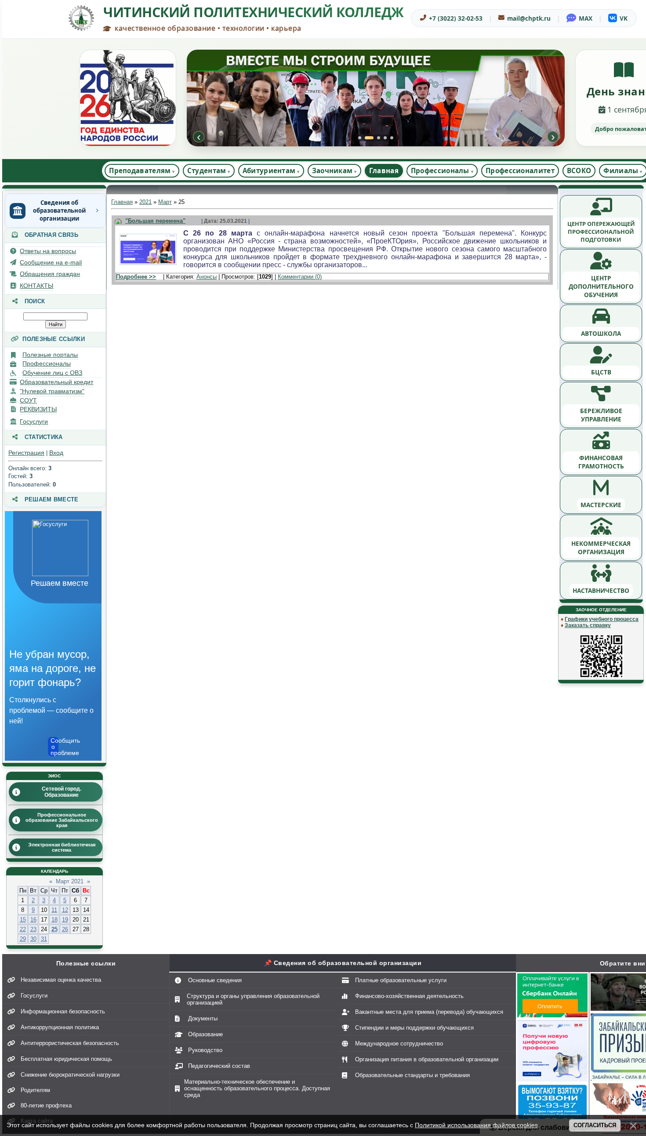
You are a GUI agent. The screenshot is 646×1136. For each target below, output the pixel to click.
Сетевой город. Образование (61, 792)
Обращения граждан (50, 273)
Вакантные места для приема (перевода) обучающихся (429, 1012)
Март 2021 (69, 881)
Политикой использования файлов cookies (476, 1125)
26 (65, 929)
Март (165, 202)
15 (23, 919)
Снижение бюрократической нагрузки (70, 1074)
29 (23, 939)
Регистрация (26, 452)
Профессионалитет (520, 170)
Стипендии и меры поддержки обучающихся (414, 1027)
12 (65, 910)
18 (54, 919)
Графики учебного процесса (602, 619)
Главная (384, 170)
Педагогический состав (219, 1066)
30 (33, 939)
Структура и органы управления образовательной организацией (253, 999)
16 (33, 919)
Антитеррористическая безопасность (70, 1043)
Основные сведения (215, 980)
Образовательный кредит (56, 381)
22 (23, 929)
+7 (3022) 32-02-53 (456, 18)
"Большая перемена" (155, 221)
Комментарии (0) (300, 276)
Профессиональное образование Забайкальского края (61, 820)
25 (54, 929)
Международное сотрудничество (399, 1043)
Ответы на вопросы (48, 250)
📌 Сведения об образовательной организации (343, 962)
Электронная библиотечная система (61, 847)
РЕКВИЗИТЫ (38, 409)
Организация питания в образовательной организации (426, 1059)
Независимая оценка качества (61, 979)
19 (65, 919)
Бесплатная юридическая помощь (66, 1059)
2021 (145, 202)
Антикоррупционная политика (60, 1027)
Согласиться (594, 1125)
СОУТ (28, 400)
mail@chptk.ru (529, 18)
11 (54, 910)
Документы (203, 1018)
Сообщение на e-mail (51, 262)
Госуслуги (34, 421)
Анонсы (206, 276)
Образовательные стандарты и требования (412, 1075)
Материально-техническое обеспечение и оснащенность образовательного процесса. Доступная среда (257, 1088)
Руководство (205, 1050)
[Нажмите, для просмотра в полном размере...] (148, 265)
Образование (205, 1034)
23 (33, 929)
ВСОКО (579, 170)
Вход (56, 452)
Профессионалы (46, 363)
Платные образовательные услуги (400, 980)
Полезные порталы (50, 354)
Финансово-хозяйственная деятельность (409, 996)
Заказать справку (588, 625)
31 (44, 939)
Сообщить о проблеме (54, 746)
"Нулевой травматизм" (52, 391)
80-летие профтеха (46, 1105)
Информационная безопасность (63, 1011)
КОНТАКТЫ (36, 285)
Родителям (35, 1090)
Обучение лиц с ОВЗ (52, 372)
